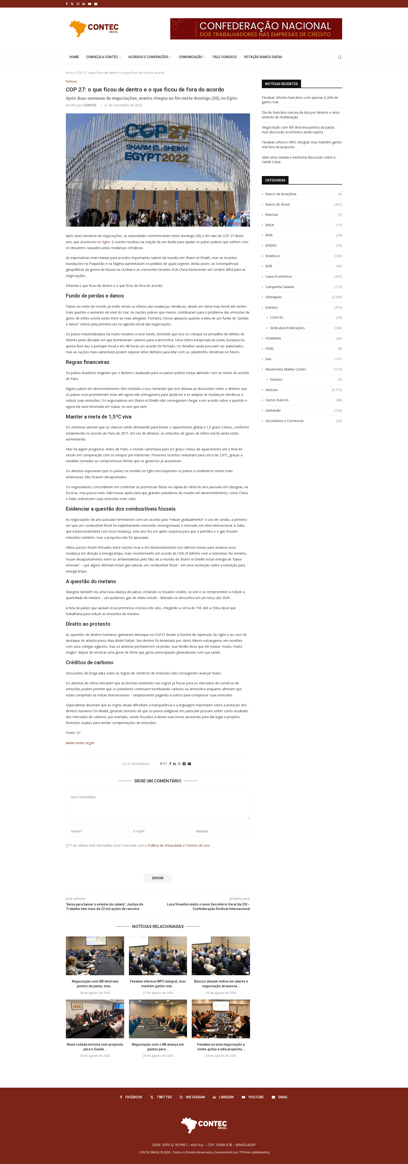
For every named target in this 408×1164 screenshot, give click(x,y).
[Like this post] (164, 763)
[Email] (95, 4)
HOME (74, 57)
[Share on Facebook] (170, 763)
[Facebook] (67, 4)
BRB (303, 266)
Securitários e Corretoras (303, 420)
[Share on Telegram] (184, 763)
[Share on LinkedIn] (174, 763)
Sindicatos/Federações (306, 328)
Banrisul (303, 214)
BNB (303, 235)
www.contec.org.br (80, 743)
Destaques (303, 297)
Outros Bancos (303, 400)
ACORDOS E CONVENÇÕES (148, 57)
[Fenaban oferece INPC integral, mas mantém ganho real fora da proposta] (158, 955)
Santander (303, 410)
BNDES (303, 245)
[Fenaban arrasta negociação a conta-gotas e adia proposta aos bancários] (221, 1019)
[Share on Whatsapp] (179, 763)
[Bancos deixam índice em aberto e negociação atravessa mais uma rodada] (221, 955)
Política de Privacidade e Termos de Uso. (179, 845)
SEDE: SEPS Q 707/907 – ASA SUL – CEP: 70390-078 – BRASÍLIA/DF (204, 1144)
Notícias (303, 390)
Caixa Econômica (303, 276)
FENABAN (303, 338)
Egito (106, 242)
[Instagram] (78, 4)
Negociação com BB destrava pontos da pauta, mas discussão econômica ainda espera (298, 129)
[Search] (339, 57)
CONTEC (90, 105)
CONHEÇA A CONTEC (102, 57)
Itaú (303, 359)
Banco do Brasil (303, 204)
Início (69, 72)
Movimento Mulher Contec (303, 369)
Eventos (303, 307)
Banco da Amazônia (303, 194)
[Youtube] (89, 4)
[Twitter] (72, 4)
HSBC (303, 348)
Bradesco (303, 256)
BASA (303, 225)
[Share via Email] (189, 763)
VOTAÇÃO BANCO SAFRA (263, 57)
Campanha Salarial (303, 287)
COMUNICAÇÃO (191, 57)
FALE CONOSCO (225, 57)
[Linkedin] (83, 4)
